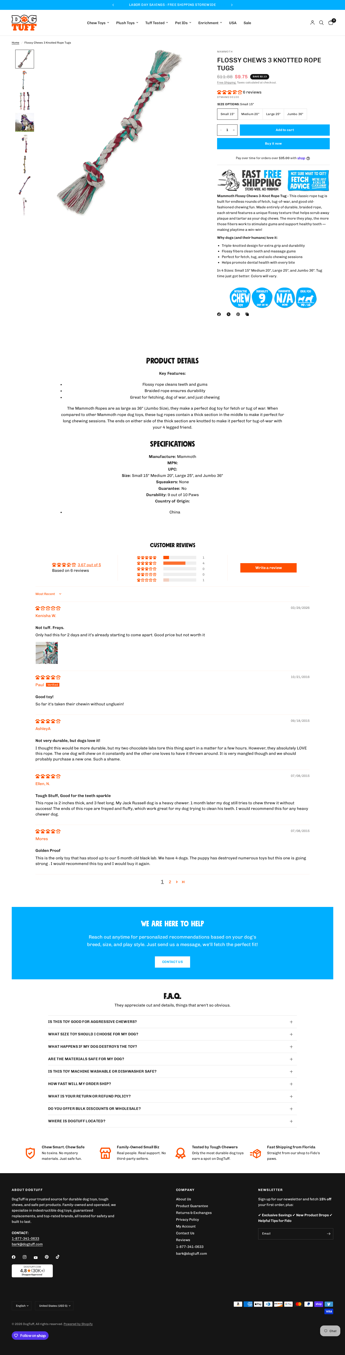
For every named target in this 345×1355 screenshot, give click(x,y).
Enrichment (208, 23)
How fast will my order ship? (79, 1084)
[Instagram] (28, 1257)
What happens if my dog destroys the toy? (92, 1046)
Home (15, 42)
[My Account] (312, 23)
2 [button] (170, 882)
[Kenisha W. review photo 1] (46, 653)
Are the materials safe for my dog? (86, 1059)
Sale (247, 23)
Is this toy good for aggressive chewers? (92, 1021)
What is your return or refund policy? (89, 1096)
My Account (186, 1226)
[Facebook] (220, 314)
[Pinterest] (239, 314)
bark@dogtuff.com (191, 1253)
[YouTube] (39, 1257)
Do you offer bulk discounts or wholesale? (94, 1108)
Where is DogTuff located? (76, 1121)
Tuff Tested (155, 23)
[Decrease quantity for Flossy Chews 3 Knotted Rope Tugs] (220, 130)
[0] (329, 23)
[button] (230, 92)
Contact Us (185, 1233)
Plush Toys (125, 23)
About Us (183, 1199)
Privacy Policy (187, 1219)
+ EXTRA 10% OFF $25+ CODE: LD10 (172, 5)
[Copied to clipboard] (248, 314)
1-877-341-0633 (25, 1238)
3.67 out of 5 (89, 564)
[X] (229, 314)
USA (233, 23)
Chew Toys (96, 23)
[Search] (321, 23)
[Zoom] (193, 59)
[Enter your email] (328, 1233)
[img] (47, 608)
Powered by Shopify (78, 1324)
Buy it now (273, 144)
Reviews (183, 1240)
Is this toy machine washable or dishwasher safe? (102, 1071)
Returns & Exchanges (194, 1213)
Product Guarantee (192, 1206)
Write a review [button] (268, 567)
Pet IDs (181, 23)
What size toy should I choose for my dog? (93, 1034)
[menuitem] (98, 23)
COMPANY (185, 1190)
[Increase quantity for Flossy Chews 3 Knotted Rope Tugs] (233, 130)
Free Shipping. (226, 82)
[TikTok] (61, 1257)
